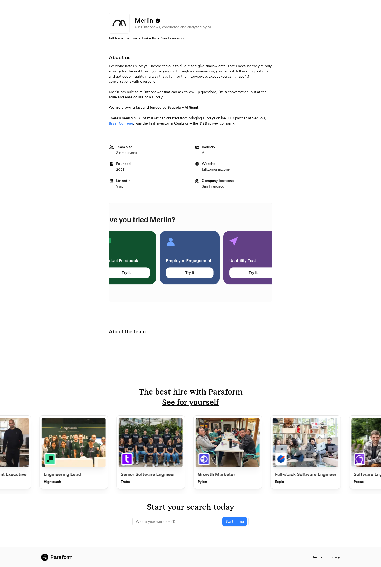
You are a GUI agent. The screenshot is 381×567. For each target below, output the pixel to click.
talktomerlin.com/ (216, 169)
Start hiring (234, 521)
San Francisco (172, 38)
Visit (119, 186)
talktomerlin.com (123, 38)
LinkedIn (149, 38)
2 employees (126, 152)
